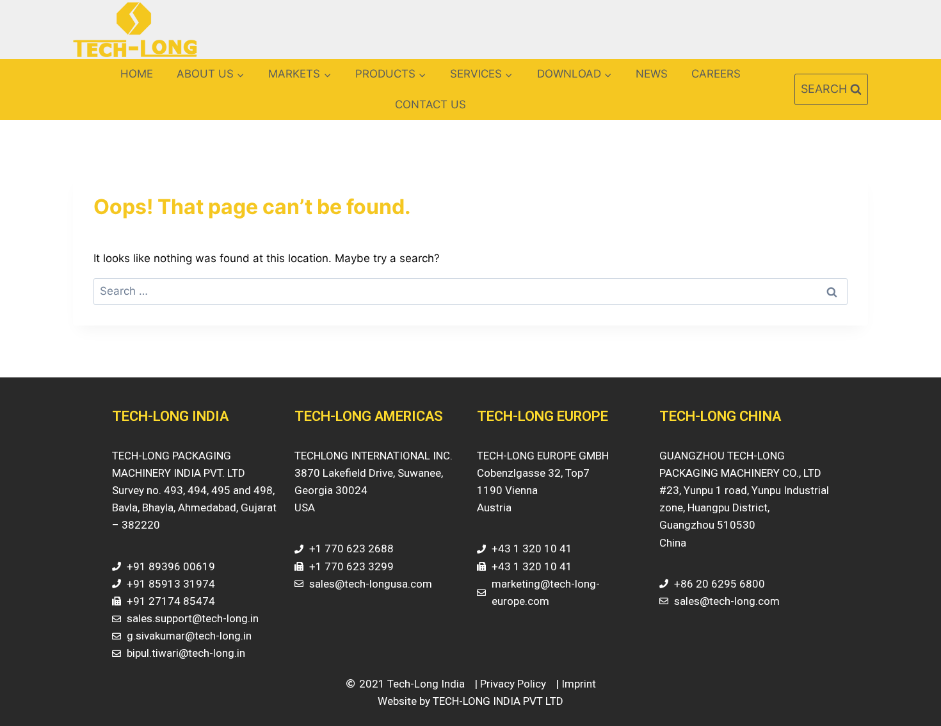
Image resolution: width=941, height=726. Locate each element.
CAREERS (716, 73)
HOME (136, 73)
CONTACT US (430, 104)
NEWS (652, 73)
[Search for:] (470, 291)
